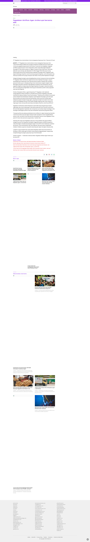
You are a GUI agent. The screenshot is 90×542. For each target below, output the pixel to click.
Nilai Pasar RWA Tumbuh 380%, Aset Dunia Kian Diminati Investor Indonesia (28, 150)
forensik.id (59, 516)
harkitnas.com (59, 522)
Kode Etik (33, 537)
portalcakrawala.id (60, 507)
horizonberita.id (60, 505)
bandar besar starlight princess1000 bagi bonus (66, 15)
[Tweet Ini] (47, 155)
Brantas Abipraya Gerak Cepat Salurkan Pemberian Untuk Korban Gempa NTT (29, 143)
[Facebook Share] (44, 155)
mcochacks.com (38, 507)
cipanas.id (15, 505)
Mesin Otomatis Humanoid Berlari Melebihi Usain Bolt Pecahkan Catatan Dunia (50, 0)
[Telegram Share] (52, 155)
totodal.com (15, 527)
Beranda (15, 9)
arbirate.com (15, 520)
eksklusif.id (15, 507)
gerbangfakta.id (60, 511)
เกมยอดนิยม (68, 9)
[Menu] (14, 3)
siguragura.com (60, 526)
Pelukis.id (49, 538)
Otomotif (30, 9)
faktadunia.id (37, 515)
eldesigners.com (16, 525)
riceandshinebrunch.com (40, 511)
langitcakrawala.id (38, 522)
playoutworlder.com (17, 522)
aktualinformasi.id (38, 514)
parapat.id (15, 512)
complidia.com (38, 504)
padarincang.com (60, 529)
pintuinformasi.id (60, 503)
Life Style (53, 9)
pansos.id (59, 515)
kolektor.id (59, 530)
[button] (75, 3)
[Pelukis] (15, 6)
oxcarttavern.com (38, 510)
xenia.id (14, 510)
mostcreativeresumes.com (40, 508)
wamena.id (15, 511)
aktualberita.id (38, 527)
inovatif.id (15, 508)
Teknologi (41, 9)
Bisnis (25, 9)
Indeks (29, 537)
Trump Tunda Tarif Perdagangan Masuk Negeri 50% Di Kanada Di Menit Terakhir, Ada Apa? (32, 148)
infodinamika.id (60, 512)
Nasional (21, 9)
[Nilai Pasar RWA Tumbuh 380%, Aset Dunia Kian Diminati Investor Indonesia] (48, 176)
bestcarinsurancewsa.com (40, 503)
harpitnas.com (59, 520)
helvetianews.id (38, 520)
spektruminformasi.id (61, 508)
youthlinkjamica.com (17, 519)
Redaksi (45, 537)
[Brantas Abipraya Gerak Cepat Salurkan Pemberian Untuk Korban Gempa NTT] (34, 163)
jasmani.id (15, 504)
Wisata (58, 9)
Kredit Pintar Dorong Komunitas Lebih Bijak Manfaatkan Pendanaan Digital (28, 141)
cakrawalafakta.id (38, 529)
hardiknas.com (60, 518)
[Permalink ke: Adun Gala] (14, 25)
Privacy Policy (39, 537)
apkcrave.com (16, 529)
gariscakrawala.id (38, 518)
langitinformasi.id (38, 523)
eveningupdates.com (39, 505)
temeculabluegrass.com (18, 523)
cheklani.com (15, 526)
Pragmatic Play (17, 12)
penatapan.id (15, 514)
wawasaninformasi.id (61, 504)
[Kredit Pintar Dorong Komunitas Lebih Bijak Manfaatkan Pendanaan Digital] (19, 163)
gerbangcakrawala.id (39, 519)
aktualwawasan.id (60, 510)
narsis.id (58, 514)
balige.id (14, 515)
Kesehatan (47, 9)
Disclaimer (50, 537)
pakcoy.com (59, 519)
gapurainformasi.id (38, 516)
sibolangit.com (60, 525)
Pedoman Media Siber (58, 537)
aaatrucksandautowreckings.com (19, 518)
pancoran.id (15, 503)
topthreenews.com (17, 516)
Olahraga (36, 9)
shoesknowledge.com (39, 512)
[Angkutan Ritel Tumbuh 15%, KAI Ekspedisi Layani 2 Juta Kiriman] (19, 176)
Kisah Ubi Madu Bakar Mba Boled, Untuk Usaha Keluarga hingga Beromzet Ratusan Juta (31, 144)
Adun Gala (17, 24)
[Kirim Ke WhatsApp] (54, 155)
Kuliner (62, 9)
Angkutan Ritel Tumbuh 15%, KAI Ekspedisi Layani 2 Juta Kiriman (26, 146)
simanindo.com (60, 527)
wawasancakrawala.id (39, 526)
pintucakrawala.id (38, 525)
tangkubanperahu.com (61, 523)
